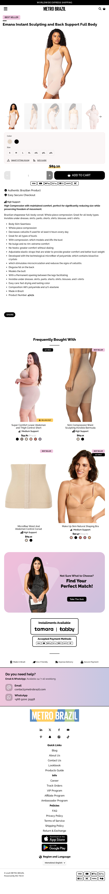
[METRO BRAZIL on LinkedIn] (41, 730)
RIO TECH (19, 876)
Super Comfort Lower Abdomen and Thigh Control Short (28, 426)
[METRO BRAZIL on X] (50, 730)
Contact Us (54, 760)
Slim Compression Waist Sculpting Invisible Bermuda (80, 426)
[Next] (100, 117)
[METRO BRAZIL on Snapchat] (50, 737)
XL (29, 153)
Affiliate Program (55, 795)
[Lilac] (40, 439)
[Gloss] (85, 537)
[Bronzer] (35, 439)
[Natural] (10, 141)
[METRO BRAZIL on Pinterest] (41, 737)
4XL (51, 153)
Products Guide (54, 770)
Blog (54, 750)
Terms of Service (54, 820)
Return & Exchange (54, 830)
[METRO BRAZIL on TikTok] (68, 737)
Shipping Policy (54, 825)
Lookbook (54, 765)
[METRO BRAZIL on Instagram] (59, 737)
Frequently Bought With (54, 339)
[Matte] (89, 537)
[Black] (16, 141)
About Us (54, 755)
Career (54, 780)
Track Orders (54, 785)
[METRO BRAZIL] (54, 9)
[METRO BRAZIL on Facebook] (59, 730)
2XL (36, 153)
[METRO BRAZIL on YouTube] (68, 730)
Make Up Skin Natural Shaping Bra (80, 526)
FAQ (54, 810)
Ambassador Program (54, 800)
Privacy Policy (54, 815)
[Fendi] (22, 439)
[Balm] (31, 439)
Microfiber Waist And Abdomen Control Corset (28, 527)
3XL (43, 153)
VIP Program (54, 790)
